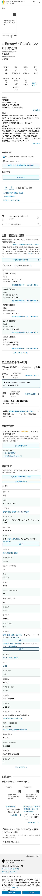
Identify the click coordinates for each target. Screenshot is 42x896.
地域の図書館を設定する (20, 260)
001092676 (15, 637)
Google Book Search (12, 456)
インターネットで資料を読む (10, 869)
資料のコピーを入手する (9, 872)
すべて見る (36, 110)
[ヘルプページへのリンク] (11, 36)
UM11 (5, 666)
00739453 (6, 541)
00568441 (12, 646)
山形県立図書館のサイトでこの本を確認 (24, 332)
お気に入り (6, 189)
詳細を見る (34, 84)
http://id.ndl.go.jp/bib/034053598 (15, 729)
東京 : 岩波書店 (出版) (10, 553)
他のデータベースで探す (12, 200)
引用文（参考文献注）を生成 (14, 193)
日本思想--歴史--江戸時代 (12, 643)
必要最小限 (11, 893)
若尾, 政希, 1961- (14, 539)
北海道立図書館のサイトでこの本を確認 (24, 285)
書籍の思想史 (10, 806)
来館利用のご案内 (30, 375)
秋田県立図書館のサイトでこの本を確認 (24, 317)
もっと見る (13, 815)
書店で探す (21, 177)
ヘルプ (30, 253)
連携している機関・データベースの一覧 (25, 244)
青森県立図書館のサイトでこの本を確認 (24, 301)
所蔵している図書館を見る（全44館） (21, 165)
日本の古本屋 (9, 453)
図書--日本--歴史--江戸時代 (12, 635)
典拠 (20, 544)
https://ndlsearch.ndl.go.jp (12, 718)
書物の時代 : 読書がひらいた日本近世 (16, 512)
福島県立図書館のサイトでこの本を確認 (24, 348)
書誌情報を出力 (10, 196)
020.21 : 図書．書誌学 (10, 657)
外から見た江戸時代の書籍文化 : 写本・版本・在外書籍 (32, 809)
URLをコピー (12, 189)
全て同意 (31, 893)
